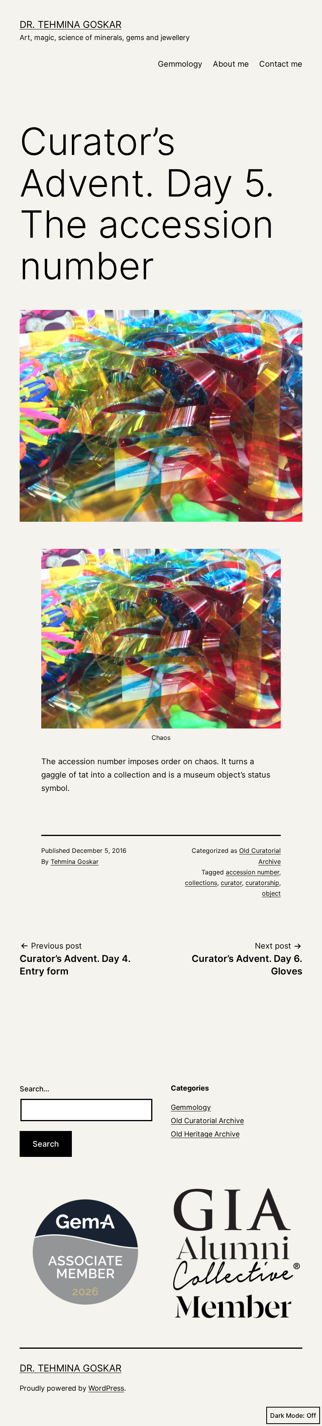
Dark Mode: (287, 1415)
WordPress (106, 1388)
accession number (252, 872)
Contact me (280, 64)
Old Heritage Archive (205, 1134)
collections (201, 883)
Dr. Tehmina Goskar (70, 24)
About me (231, 64)
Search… (34, 1089)
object (271, 893)
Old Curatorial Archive (207, 1120)
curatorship (262, 883)
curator (231, 883)
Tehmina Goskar (75, 861)
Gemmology (180, 64)
